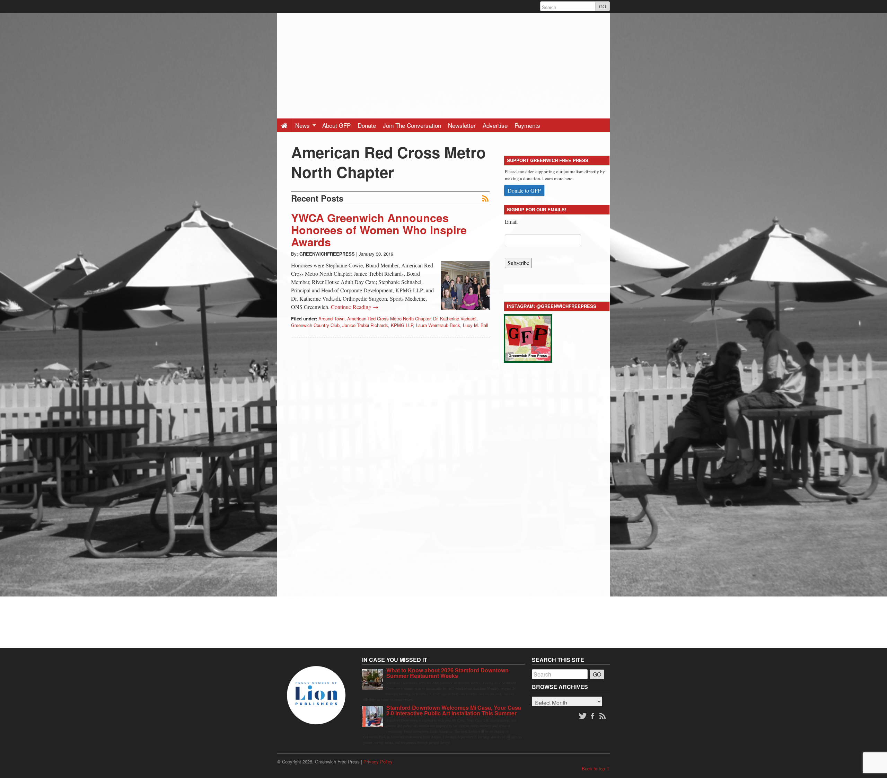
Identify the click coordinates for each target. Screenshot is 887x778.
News (303, 125)
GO (602, 6)
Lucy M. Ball (475, 325)
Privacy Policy (378, 761)
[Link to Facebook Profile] (593, 716)
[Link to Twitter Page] (583, 716)
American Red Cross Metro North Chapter (388, 318)
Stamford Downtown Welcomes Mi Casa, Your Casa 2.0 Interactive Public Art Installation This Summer (453, 710)
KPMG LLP (402, 325)
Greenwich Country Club (315, 325)
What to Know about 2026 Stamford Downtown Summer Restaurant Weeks (447, 673)
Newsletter (462, 125)
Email (511, 221)
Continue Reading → (354, 306)
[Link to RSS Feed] (603, 716)
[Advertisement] (443, 61)
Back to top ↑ (596, 768)
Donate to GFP (524, 190)
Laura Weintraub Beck (438, 325)
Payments (527, 125)
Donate (367, 125)
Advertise (495, 125)
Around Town (331, 318)
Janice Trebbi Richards (365, 325)
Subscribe (518, 262)
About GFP (336, 125)
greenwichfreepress (327, 253)
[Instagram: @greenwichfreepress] (528, 337)
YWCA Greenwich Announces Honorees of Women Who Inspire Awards (379, 230)
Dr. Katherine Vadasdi (454, 318)
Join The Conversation (412, 125)
